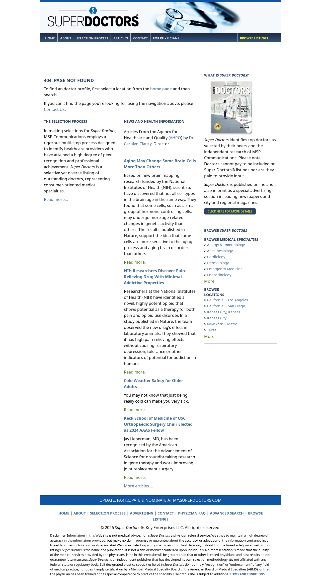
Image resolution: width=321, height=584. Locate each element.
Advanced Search (227, 513)
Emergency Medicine (225, 268)
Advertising (141, 513)
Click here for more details (230, 211)
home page (161, 89)
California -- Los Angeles (227, 300)
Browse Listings (254, 38)
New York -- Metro (222, 324)
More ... (211, 281)
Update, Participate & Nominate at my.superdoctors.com (161, 500)
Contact (140, 38)
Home (50, 38)
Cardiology (216, 256)
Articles (120, 38)
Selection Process (92, 38)
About (65, 38)
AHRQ (175, 137)
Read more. (135, 262)
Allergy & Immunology (226, 244)
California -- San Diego (226, 306)
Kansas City (216, 318)
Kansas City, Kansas (223, 312)
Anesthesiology (220, 250)
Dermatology (218, 262)
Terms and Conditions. (247, 574)
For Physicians (166, 38)
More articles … (138, 486)
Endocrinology (219, 274)
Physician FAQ (192, 513)
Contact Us (54, 109)
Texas (211, 330)
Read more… (56, 199)
